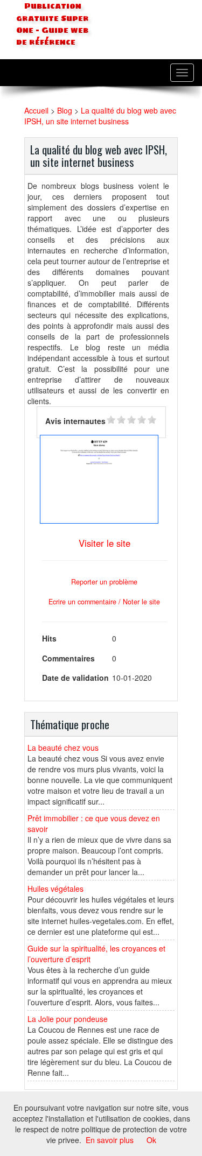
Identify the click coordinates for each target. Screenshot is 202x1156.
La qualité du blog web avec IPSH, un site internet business (100, 115)
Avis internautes (75, 420)
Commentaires (68, 658)
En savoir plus (110, 1139)
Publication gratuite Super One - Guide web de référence (52, 24)
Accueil (36, 110)
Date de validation (75, 677)
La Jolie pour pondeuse (67, 1018)
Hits (49, 638)
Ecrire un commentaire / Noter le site (104, 602)
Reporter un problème (104, 582)
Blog (64, 110)
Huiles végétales (55, 888)
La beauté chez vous (63, 747)
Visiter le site (104, 543)
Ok (151, 1139)
